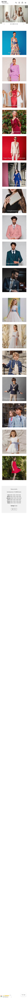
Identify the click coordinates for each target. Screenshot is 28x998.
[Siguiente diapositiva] (24, 24)
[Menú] (25, 2)
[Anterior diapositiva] (4, 24)
